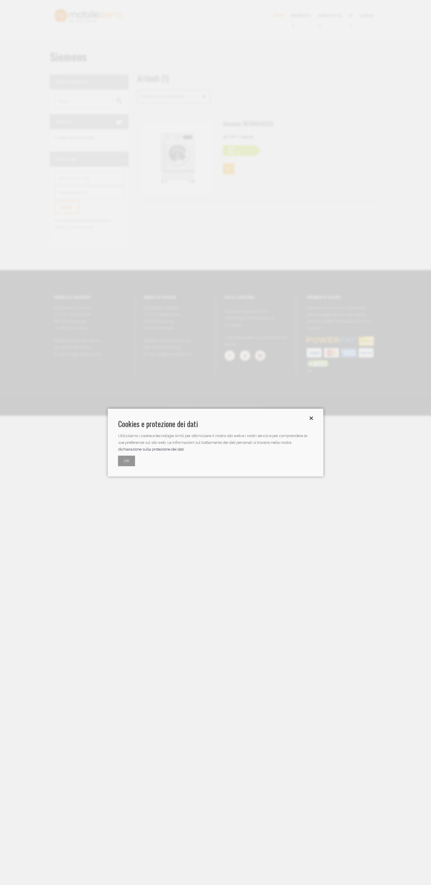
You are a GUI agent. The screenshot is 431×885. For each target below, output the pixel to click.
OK (126, 460)
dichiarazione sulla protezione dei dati (151, 449)
